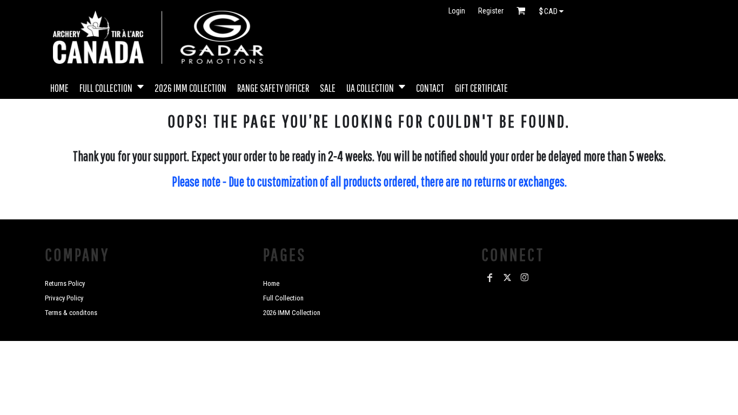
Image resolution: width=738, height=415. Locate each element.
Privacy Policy (64, 298)
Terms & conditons (71, 313)
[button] (111, 87)
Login (456, 10)
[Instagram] (524, 277)
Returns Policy (65, 283)
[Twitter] (507, 277)
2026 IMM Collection (291, 313)
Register (491, 10)
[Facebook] (490, 277)
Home (271, 283)
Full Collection (283, 298)
